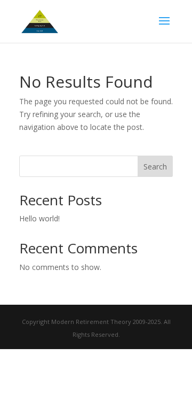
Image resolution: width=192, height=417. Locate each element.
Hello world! (39, 218)
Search (155, 166)
